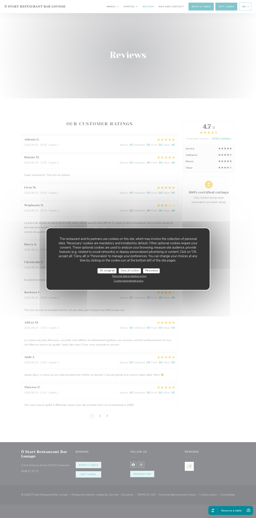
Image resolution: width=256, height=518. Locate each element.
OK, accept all (107, 270)
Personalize (151, 270)
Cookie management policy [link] (129, 281)
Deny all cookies (130, 270)
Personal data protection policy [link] (129, 276)
